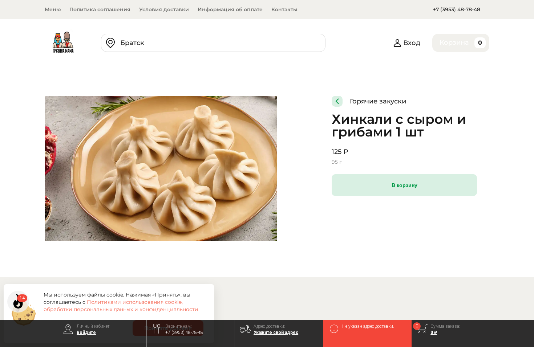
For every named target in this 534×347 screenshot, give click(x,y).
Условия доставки (164, 9)
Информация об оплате (230, 9)
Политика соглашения (99, 9)
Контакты (284, 9)
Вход (411, 43)
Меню (53, 9)
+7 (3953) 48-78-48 (456, 9)
